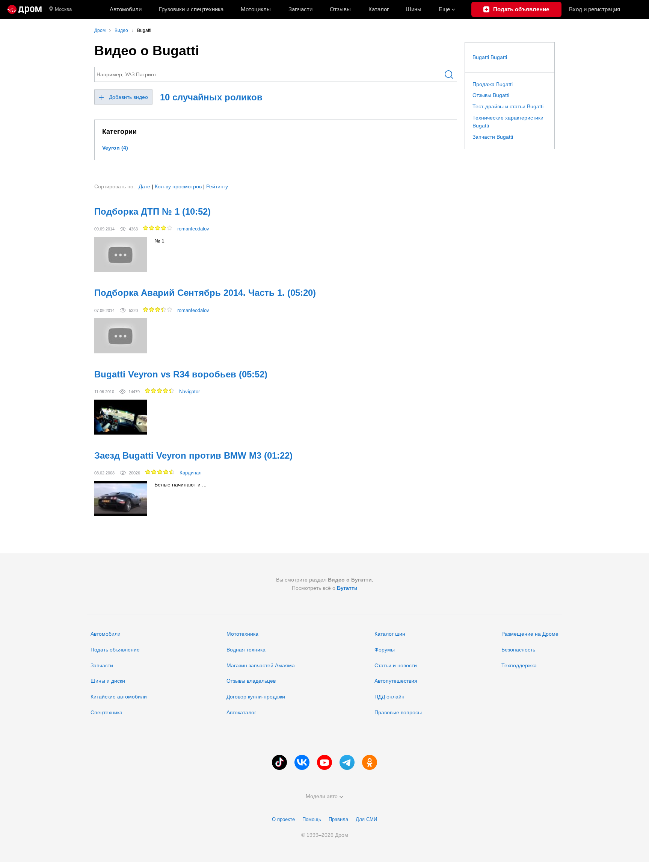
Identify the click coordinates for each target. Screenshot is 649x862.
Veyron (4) (115, 148)
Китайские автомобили (119, 697)
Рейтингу (217, 186)
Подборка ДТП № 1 (152, 211)
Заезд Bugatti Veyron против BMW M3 (193, 455)
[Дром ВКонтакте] (301, 762)
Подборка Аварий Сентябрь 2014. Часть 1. (205, 293)
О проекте (283, 819)
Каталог (378, 9)
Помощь (311, 819)
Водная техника (246, 650)
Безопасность (518, 650)
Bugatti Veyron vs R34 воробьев (180, 374)
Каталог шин (389, 634)
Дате (144, 186)
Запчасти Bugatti (492, 137)
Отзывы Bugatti (490, 95)
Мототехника (242, 634)
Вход (594, 9)
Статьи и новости (395, 665)
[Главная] (25, 9)
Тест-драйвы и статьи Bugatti (507, 106)
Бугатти (347, 588)
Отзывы (340, 9)
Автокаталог (241, 712)
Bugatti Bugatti (489, 57)
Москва (63, 9)
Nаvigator (189, 391)
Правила (338, 819)
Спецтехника (106, 712)
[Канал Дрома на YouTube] (324, 762)
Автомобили (126, 9)
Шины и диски (108, 681)
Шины (413, 9)
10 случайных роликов (211, 97)
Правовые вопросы (398, 712)
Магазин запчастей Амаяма (260, 665)
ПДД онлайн (389, 697)
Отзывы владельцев (251, 681)
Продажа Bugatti (492, 84)
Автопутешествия (395, 681)
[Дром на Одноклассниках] (369, 762)
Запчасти (300, 9)
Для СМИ (366, 819)
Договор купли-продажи (255, 697)
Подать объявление (115, 650)
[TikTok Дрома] (279, 762)
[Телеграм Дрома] (347, 762)
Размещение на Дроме (529, 634)
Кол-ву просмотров (178, 186)
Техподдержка (519, 665)
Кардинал (191, 473)
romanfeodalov (193, 229)
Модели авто (322, 796)
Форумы (384, 650)
